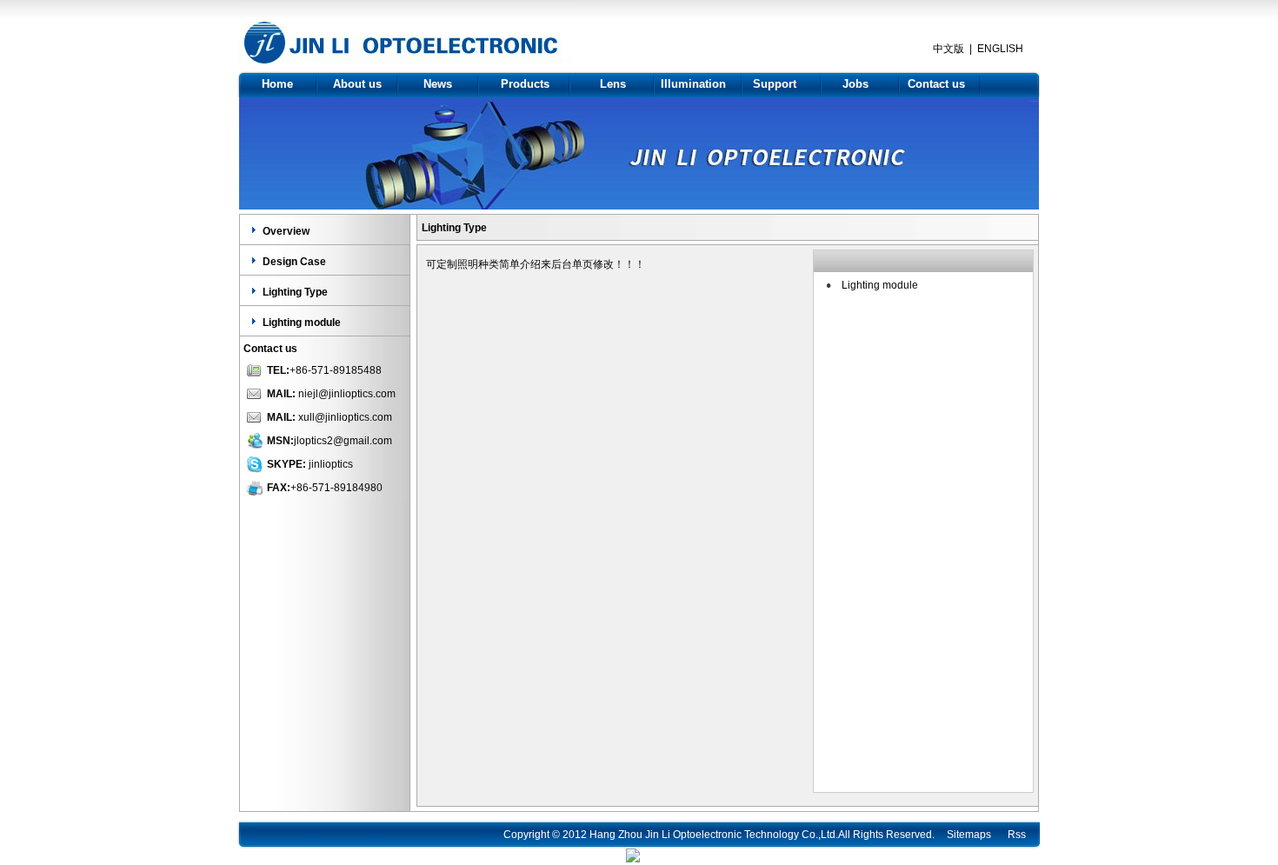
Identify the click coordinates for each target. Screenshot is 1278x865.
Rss (1017, 834)
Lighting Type (295, 292)
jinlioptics (331, 464)
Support (774, 83)
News (437, 83)
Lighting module (302, 322)
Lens (613, 83)
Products (525, 83)
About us (357, 83)
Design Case (294, 262)
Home (277, 83)
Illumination (693, 83)
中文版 (948, 49)
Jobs (855, 83)
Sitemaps (969, 834)
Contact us (936, 83)
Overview (286, 231)
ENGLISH (1000, 49)
